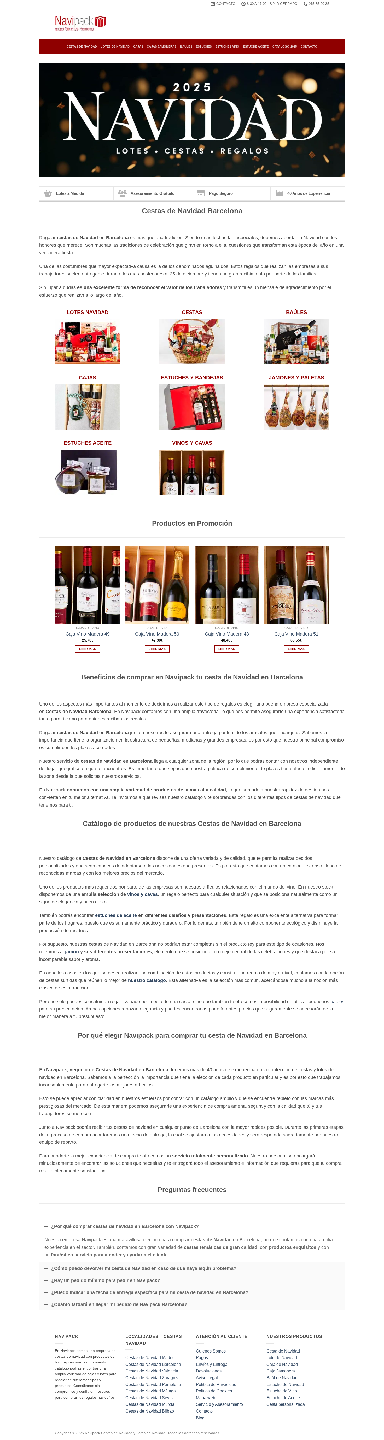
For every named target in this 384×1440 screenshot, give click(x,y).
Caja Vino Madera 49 (88, 634)
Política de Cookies (214, 1391)
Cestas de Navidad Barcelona (153, 1364)
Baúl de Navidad (282, 1378)
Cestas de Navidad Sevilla (150, 1398)
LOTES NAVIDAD (87, 312)
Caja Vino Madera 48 (227, 634)
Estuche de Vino (281, 1391)
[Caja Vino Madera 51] (296, 585)
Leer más (87, 648)
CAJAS (87, 377)
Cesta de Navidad (283, 1351)
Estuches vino (228, 46)
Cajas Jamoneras (161, 46)
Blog (200, 1418)
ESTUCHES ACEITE (88, 443)
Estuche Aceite (256, 46)
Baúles (186, 46)
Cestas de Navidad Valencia (151, 1371)
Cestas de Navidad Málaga (150, 1391)
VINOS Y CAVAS (192, 443)
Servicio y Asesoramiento (219, 1404)
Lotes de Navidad (115, 46)
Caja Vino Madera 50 (157, 634)
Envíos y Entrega (212, 1364)
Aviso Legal (207, 1378)
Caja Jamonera (280, 1371)
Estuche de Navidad (285, 1384)
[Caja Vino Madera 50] (157, 585)
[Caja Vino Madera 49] (87, 585)
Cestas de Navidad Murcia (149, 1404)
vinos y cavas (142, 894)
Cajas (138, 46)
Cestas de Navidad (82, 46)
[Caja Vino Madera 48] (227, 585)
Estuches (204, 46)
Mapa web (205, 1398)
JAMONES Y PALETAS (296, 377)
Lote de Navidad (281, 1357)
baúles (337, 1001)
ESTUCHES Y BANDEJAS (192, 377)
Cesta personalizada (285, 1404)
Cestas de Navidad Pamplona (153, 1384)
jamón (72, 951)
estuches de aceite (116, 915)
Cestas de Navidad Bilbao (149, 1411)
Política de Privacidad (216, 1384)
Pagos (202, 1357)
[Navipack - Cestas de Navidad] (81, 23)
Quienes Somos (211, 1351)
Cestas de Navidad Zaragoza (152, 1378)
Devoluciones (209, 1371)
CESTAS (192, 312)
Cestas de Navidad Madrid (150, 1357)
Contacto (309, 46)
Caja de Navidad (282, 1364)
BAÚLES (296, 312)
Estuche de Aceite (283, 1398)
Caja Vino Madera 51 (296, 634)
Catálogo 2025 (284, 46)
